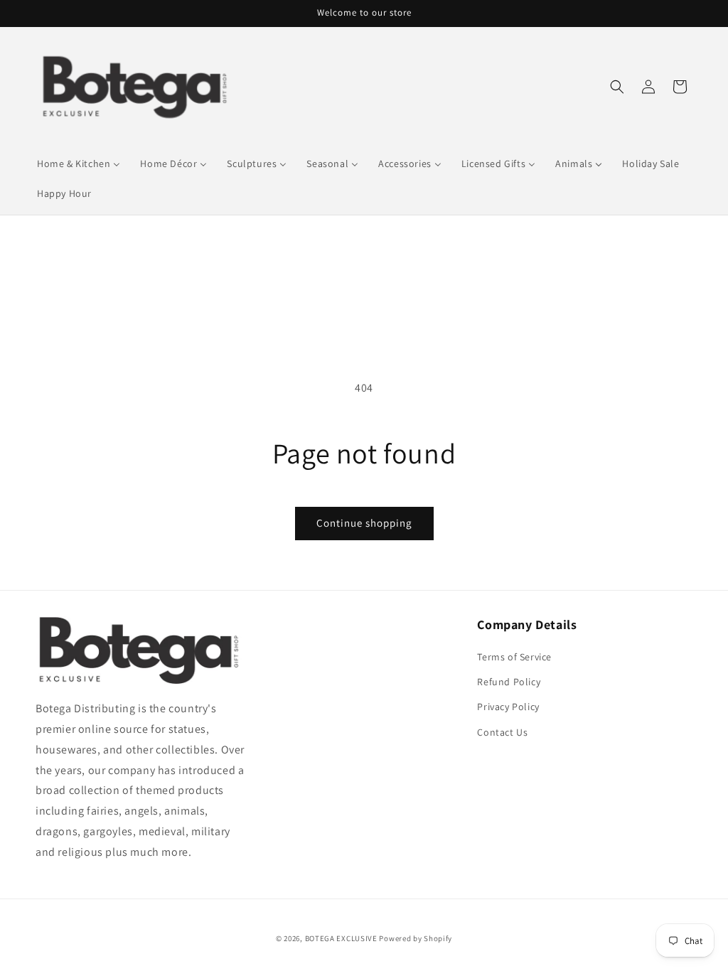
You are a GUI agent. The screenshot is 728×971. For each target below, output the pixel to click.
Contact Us (502, 732)
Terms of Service (514, 656)
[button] (617, 86)
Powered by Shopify (415, 938)
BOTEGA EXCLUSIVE (341, 938)
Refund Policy (508, 681)
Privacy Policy (508, 706)
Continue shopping (364, 523)
